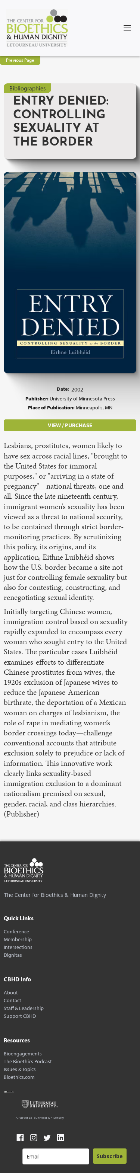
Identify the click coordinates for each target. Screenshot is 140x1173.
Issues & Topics (20, 1069)
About (11, 993)
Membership (18, 939)
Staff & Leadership (24, 1008)
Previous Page (20, 60)
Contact (12, 1000)
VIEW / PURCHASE (70, 425)
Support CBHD (20, 1016)
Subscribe (110, 1156)
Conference (16, 932)
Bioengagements (23, 1054)
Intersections (18, 947)
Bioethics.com (19, 1077)
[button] (127, 27)
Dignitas (13, 955)
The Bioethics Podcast (28, 1061)
